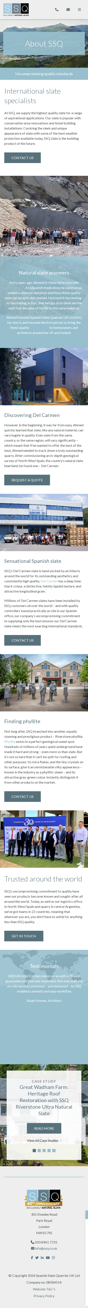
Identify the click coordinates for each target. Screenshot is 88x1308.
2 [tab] (39, 1150)
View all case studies (42, 1140)
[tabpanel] (44, 1115)
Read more (44, 1128)
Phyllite (9, 741)
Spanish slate (39, 327)
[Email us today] (68, 9)
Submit (44, 1298)
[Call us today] (56, 9)
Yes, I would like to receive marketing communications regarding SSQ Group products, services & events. (43, 1277)
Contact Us (23, 158)
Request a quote (27, 480)
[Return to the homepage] (16, 9)
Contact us (23, 640)
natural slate (15, 288)
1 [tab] (34, 1150)
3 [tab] (44, 1150)
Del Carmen (49, 581)
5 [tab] (54, 1150)
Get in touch (24, 936)
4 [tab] (49, 1150)
